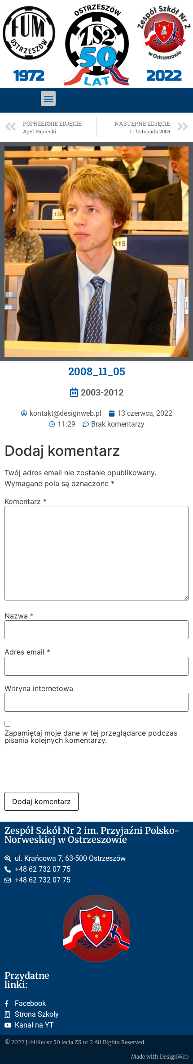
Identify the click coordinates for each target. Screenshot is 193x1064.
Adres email (27, 651)
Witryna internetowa (38, 688)
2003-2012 (102, 392)
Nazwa (19, 615)
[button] (48, 98)
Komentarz (25, 501)
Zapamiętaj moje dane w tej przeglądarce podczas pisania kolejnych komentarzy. (90, 736)
